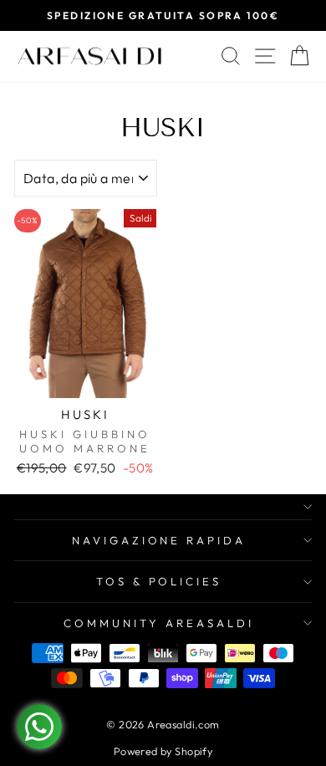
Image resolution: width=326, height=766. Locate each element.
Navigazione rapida (159, 540)
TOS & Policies (159, 581)
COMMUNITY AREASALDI (159, 623)
